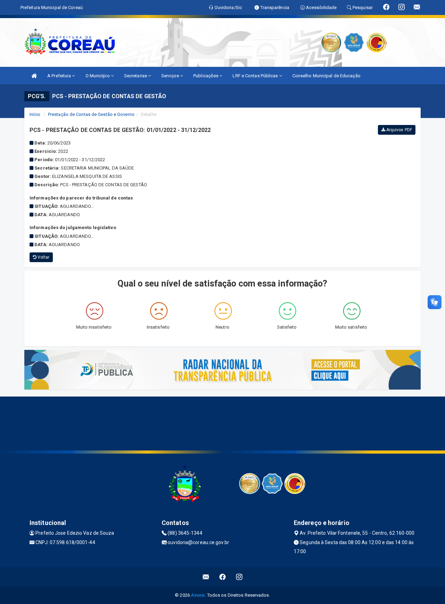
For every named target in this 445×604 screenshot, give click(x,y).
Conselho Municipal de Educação (326, 75)
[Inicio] (34, 76)
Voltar (43, 257)
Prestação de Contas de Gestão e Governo (91, 114)
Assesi (198, 595)
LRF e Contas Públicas (256, 75)
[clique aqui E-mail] (206, 577)
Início (35, 114)
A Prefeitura (59, 75)
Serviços (170, 75)
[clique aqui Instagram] (239, 577)
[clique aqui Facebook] (223, 577)
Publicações (206, 75)
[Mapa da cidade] (222, 423)
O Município (98, 75)
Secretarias (136, 75)
